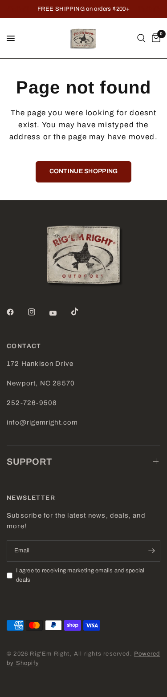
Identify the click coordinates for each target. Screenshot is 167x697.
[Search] (141, 38)
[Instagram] (38, 312)
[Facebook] (16, 312)
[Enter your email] (151, 551)
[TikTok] (81, 311)
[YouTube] (59, 313)
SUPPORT (29, 461)
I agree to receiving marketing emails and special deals (80, 575)
